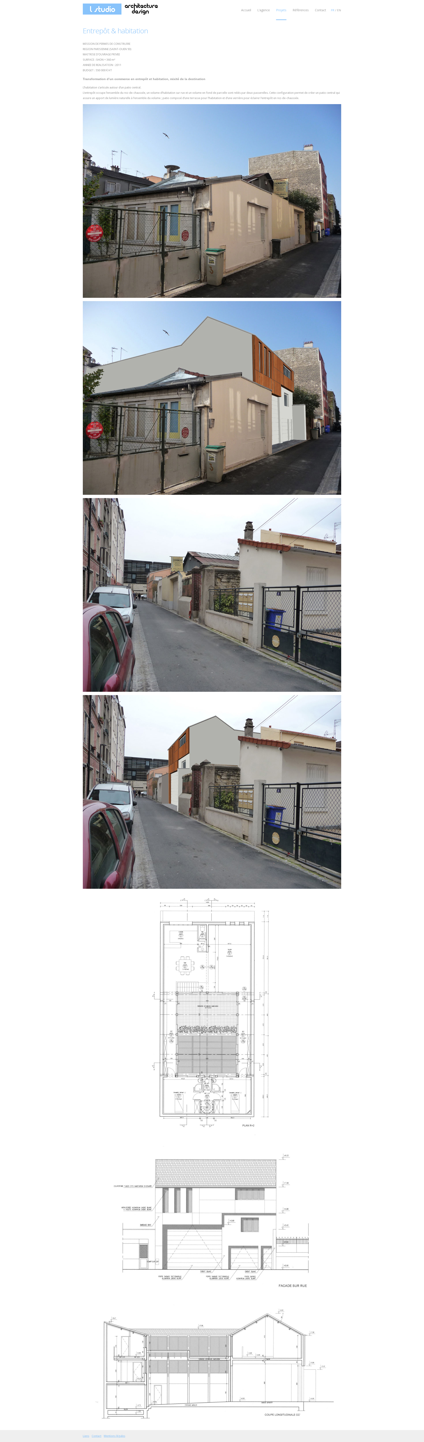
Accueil (246, 10)
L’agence (263, 10)
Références (301, 10)
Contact (320, 10)
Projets (281, 10)
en (339, 10)
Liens (86, 1436)
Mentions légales (114, 1436)
